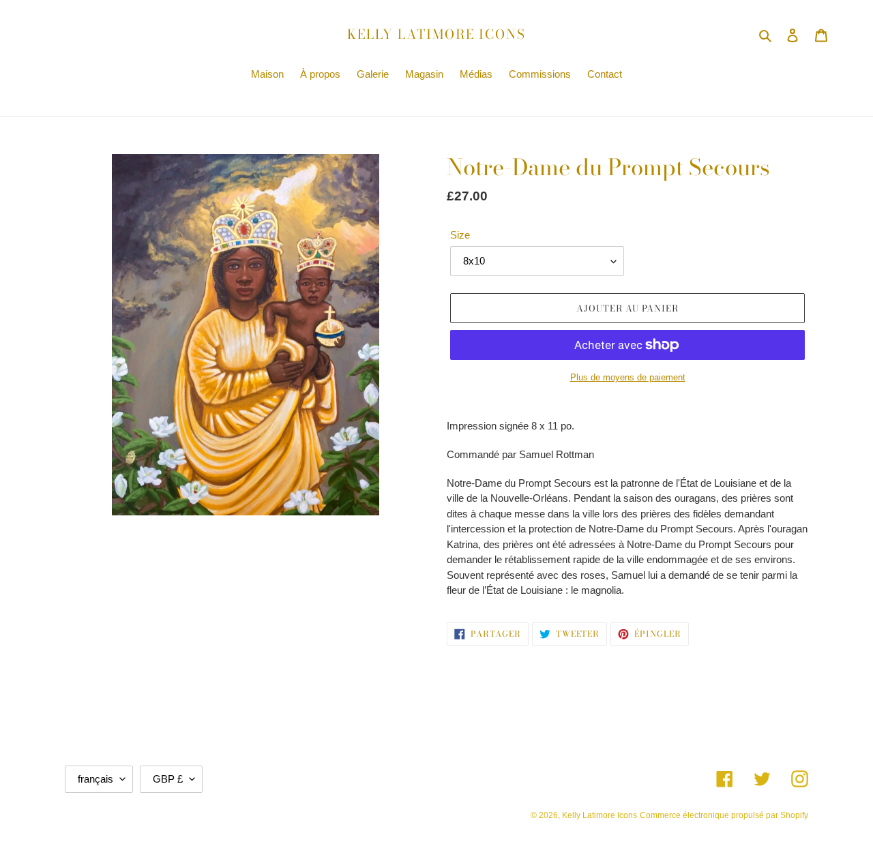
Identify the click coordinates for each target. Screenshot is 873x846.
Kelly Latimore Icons (436, 35)
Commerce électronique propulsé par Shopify (724, 815)
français (95, 779)
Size (460, 235)
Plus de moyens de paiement (627, 377)
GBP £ (168, 779)
